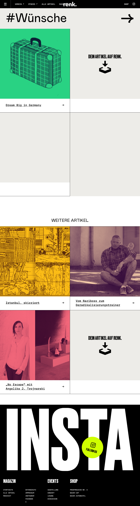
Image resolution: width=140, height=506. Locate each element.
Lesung (50, 496)
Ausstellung (53, 490)
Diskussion (52, 499)
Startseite (8, 490)
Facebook (29, 499)
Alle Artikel (48, 4)
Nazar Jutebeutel (78, 496)
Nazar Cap (74, 493)
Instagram (29, 496)
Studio (32, 4)
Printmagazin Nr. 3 (79, 490)
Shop (126, 4)
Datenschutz (30, 490)
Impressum (29, 493)
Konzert (51, 493)
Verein (19, 4)
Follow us (91, 450)
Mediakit (7, 496)
